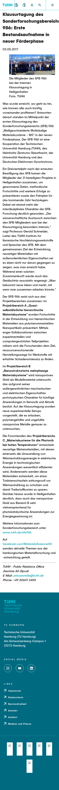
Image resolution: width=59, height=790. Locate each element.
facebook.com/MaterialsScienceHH (27, 544)
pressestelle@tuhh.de (28, 575)
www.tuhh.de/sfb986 (17, 532)
